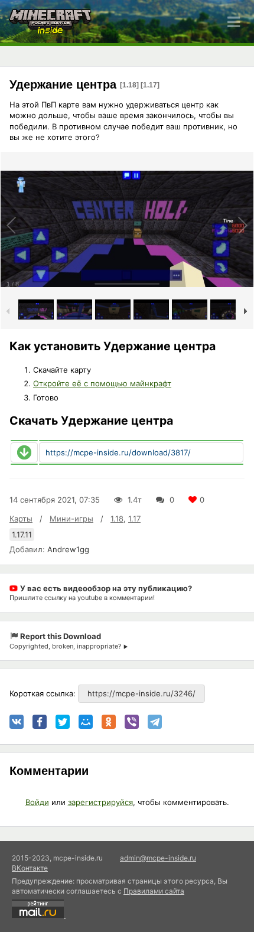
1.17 (134, 518)
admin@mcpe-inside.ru (158, 857)
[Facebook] (39, 722)
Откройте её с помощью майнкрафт (102, 383)
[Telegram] (155, 722)
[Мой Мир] (86, 722)
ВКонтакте (30, 867)
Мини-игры (71, 518)
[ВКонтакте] (16, 722)
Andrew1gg (68, 549)
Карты (20, 518)
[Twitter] (63, 722)
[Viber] (132, 722)
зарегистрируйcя (100, 802)
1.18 (116, 518)
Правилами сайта (153, 891)
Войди (37, 802)
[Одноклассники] (109, 722)
